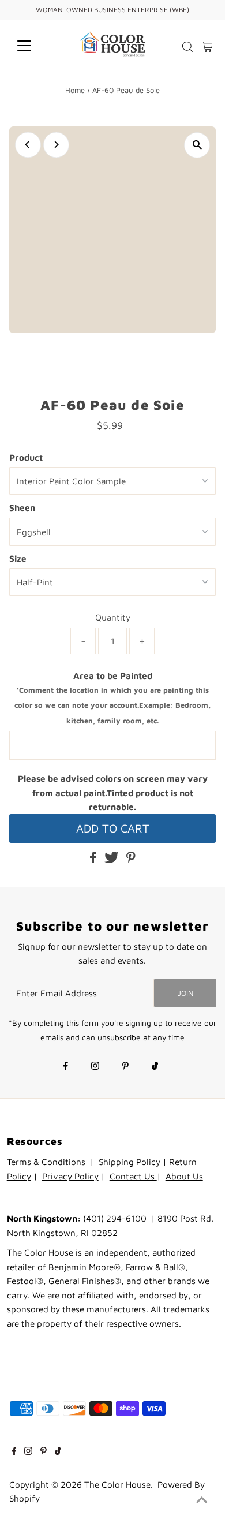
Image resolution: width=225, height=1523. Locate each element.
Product (26, 457)
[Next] (56, 145)
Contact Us (133, 1176)
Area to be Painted (112, 697)
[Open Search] (187, 47)
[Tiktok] (155, 1067)
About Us (184, 1176)
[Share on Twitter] (112, 859)
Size (18, 558)
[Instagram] (95, 1067)
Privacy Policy (70, 1176)
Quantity (112, 617)
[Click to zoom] (197, 145)
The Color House (117, 1484)
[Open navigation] (33, 45)
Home (75, 90)
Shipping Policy (129, 1161)
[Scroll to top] (201, 1499)
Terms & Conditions (47, 1161)
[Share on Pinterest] (131, 859)
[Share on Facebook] (94, 859)
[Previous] (28, 145)
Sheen (22, 507)
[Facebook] (66, 1067)
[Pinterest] (125, 1067)
